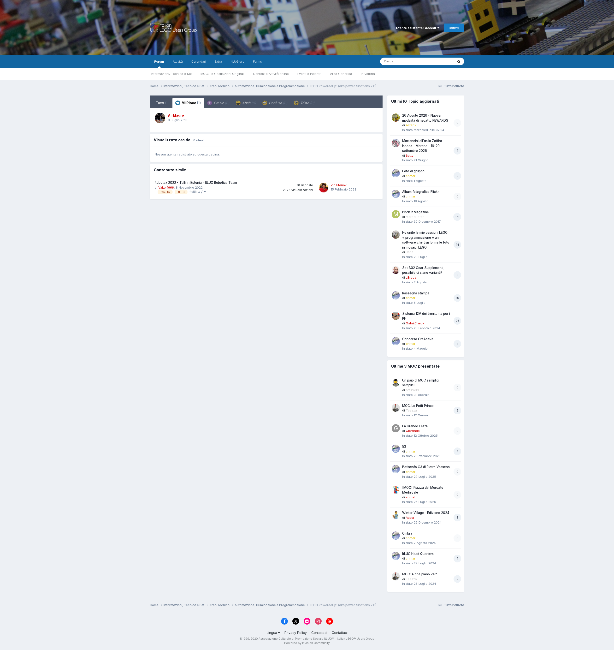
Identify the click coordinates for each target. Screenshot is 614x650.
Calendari (198, 61)
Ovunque (440, 61)
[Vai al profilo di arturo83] (396, 382)
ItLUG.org (237, 61)
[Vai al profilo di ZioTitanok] (323, 187)
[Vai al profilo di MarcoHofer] (396, 214)
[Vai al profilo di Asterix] (396, 117)
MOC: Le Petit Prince (418, 406)
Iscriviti (454, 28)
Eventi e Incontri (309, 74)
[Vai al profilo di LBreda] (396, 270)
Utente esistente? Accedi (416, 28)
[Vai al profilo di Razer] (396, 515)
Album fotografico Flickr (420, 192)
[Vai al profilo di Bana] (396, 235)
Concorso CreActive (417, 339)
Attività (178, 61)
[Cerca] (459, 61)
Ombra (407, 533)
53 (404, 446)
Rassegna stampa (415, 293)
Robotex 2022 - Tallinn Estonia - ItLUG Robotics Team (196, 183)
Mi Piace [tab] (191, 103)
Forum (159, 61)
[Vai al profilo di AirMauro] (160, 118)
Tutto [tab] (162, 103)
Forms (257, 61)
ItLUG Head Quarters (418, 554)
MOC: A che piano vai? (419, 574)
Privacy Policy (295, 633)
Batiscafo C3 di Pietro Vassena (426, 467)
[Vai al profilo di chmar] (396, 173)
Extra (218, 61)
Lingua (272, 633)
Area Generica (341, 74)
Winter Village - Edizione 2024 (425, 513)
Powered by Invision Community (307, 643)
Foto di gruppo (413, 171)
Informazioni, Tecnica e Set (171, 74)
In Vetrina (368, 74)
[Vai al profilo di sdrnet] (396, 490)
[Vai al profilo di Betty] (396, 143)
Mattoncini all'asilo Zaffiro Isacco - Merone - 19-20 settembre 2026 (422, 146)
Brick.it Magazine (415, 212)
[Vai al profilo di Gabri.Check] (396, 316)
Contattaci (319, 633)
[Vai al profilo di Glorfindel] (396, 428)
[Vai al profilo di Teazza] (396, 408)
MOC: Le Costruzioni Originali (222, 74)
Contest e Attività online (271, 74)
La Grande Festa (415, 426)
